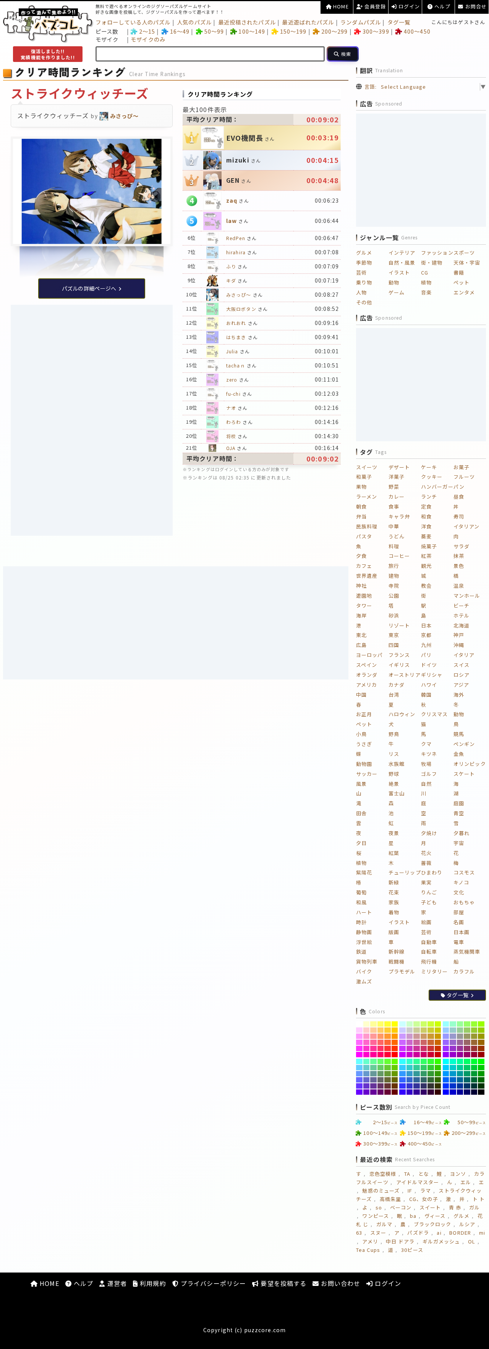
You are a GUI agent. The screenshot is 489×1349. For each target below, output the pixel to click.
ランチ (429, 496)
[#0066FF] (446, 1079)
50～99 (214, 31)
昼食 (458, 496)
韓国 (426, 694)
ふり (231, 266)
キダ (231, 280)
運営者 (115, 1283)
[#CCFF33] (430, 1024)
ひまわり (431, 872)
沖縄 (458, 644)
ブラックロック (433, 1224)
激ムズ (364, 981)
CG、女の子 (423, 1199)
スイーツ (366, 467)
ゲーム (397, 292)
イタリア (463, 654)
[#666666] (380, 1079)
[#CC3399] (416, 1048)
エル (465, 1182)
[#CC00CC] (409, 1054)
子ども (429, 902)
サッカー (366, 773)
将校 (231, 436)
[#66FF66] (380, 1061)
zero (231, 379)
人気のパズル (194, 22)
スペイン (366, 664)
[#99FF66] (467, 1024)
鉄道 (361, 951)
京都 (426, 635)
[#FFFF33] (387, 1024)
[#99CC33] (474, 1030)
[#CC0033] (430, 1054)
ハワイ (429, 684)
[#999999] (460, 1036)
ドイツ (429, 664)
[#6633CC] (366, 1086)
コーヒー (399, 555)
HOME (340, 6)
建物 (394, 575)
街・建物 (431, 262)
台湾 (394, 694)
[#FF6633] (387, 1042)
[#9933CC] (453, 1048)
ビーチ (461, 605)
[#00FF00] (481, 1061)
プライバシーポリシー (212, 1283)
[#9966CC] (453, 1042)
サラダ (461, 546)
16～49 (179, 31)
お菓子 (461, 467)
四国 (394, 644)
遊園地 (364, 595)
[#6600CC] (366, 1092)
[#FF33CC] (366, 1048)
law (231, 220)
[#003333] (474, 1086)
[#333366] (424, 1086)
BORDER (460, 1232)
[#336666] (424, 1079)
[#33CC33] (430, 1067)
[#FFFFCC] (366, 1024)
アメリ (370, 1241)
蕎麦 (426, 536)
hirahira (236, 252)
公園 (394, 595)
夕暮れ (461, 833)
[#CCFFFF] (402, 1024)
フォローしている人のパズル (133, 22)
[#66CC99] (373, 1067)
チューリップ (405, 872)
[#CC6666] (424, 1042)
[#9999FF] (446, 1036)
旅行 (394, 565)
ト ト (479, 1199)
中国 (361, 694)
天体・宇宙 (467, 262)
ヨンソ (458, 1173)
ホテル (461, 615)
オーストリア (405, 674)
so (379, 1207)
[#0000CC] (453, 1092)
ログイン (408, 6)
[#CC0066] (424, 1054)
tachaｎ (235, 365)
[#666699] (373, 1079)
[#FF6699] (373, 1042)
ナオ (231, 408)
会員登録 (374, 6)
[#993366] (467, 1048)
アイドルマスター (417, 1182)
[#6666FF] (359, 1079)
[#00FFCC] (453, 1061)
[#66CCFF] (359, 1067)
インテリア (402, 252)
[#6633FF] (359, 1086)
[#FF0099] (373, 1054)
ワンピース (375, 1215)
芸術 (361, 272)
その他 (364, 302)
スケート (464, 773)
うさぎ (364, 744)
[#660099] (373, 1092)
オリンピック (469, 763)
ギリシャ (431, 674)
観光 (426, 565)
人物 (361, 292)
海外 (458, 694)
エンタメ (464, 292)
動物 (394, 282)
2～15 (147, 31)
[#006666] (467, 1079)
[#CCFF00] (438, 1024)
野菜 (394, 486)
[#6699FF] (359, 1073)
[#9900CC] (453, 1054)
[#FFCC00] (395, 1030)
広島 (361, 644)
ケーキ (429, 467)
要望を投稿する (282, 1283)
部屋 (458, 912)
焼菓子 (429, 546)
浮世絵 (364, 942)
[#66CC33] (387, 1067)
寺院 (394, 585)
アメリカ (366, 684)
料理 (394, 546)
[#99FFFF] (446, 1024)
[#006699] (460, 1079)
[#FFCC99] (373, 1030)
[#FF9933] (387, 1036)
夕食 (361, 555)
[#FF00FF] (359, 1054)
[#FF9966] (380, 1036)
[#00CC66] (467, 1067)
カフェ (364, 565)
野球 (394, 773)
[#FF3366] (380, 1048)
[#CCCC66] (424, 1030)
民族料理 (366, 526)
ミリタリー (434, 971)
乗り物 (364, 282)
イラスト (399, 272)
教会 (426, 585)
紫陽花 (364, 872)
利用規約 (152, 1283)
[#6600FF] (359, 1092)
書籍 (458, 272)
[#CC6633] (430, 1042)
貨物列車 (366, 961)
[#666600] (395, 1079)
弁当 (361, 516)
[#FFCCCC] (366, 1030)
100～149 (251, 31)
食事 (394, 506)
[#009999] (460, 1073)
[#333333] (430, 1086)
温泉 (458, 585)
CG (424, 272)
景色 (458, 565)
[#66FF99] (373, 1061)
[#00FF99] (460, 1061)
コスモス (464, 872)
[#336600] (438, 1079)
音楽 (426, 292)
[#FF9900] (395, 1036)
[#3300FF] (402, 1092)
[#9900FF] (446, 1054)
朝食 (361, 506)
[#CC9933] (430, 1036)
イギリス (399, 664)
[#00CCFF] (446, 1067)
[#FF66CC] (366, 1042)
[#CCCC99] (416, 1030)
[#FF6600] (395, 1042)
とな (423, 1173)
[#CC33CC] (409, 1048)
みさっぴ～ (238, 294)
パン (459, 486)
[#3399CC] (409, 1073)
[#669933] (387, 1073)
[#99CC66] (467, 1030)
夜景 (394, 833)
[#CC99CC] (409, 1036)
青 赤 (455, 1207)
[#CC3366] (424, 1048)
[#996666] (467, 1042)
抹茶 (458, 555)
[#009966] (467, 1073)
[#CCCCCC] (409, 1030)
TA (407, 1173)
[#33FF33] (430, 1061)
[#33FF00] (438, 1061)
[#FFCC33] (387, 1030)
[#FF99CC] (366, 1036)
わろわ (233, 422)
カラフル (464, 971)
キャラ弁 (399, 516)
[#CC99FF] (402, 1036)
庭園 (458, 803)
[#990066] (467, 1054)
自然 (426, 783)
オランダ (366, 674)
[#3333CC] (409, 1086)
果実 (426, 882)
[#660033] (387, 1092)
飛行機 (429, 961)
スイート (430, 1207)
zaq (231, 200)
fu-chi (233, 393)
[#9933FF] (446, 1048)
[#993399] (460, 1048)
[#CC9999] (416, 1036)
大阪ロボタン (241, 309)
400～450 (417, 31)
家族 (394, 902)
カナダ (397, 684)
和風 (361, 902)
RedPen (235, 238)
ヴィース (434, 1215)
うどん (397, 536)
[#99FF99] (460, 1024)
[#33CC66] (424, 1067)
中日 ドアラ (400, 1241)
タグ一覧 (398, 22)
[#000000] (481, 1092)
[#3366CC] (409, 1079)
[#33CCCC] (409, 1067)
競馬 (458, 734)
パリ (426, 654)
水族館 (397, 763)
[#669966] (380, 1073)
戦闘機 (397, 961)
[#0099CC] (453, 1073)
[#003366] (467, 1086)
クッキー (431, 476)
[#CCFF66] (424, 1024)
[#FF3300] (395, 1048)
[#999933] (474, 1036)
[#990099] (460, 1054)
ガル (474, 1207)
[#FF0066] (380, 1054)
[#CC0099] (416, 1054)
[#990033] (474, 1054)
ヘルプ (441, 6)
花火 (426, 853)
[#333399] (416, 1086)
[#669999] (373, 1073)
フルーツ (464, 476)
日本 (426, 625)
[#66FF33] (387, 1061)
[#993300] (481, 1048)
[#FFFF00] (395, 1024)
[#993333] (474, 1048)
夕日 (361, 843)
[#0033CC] (453, 1086)
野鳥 (394, 734)
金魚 (458, 753)
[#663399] (373, 1086)
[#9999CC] (453, 1036)
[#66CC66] (380, 1067)
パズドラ (418, 1232)
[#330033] (430, 1092)
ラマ (425, 1190)
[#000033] (474, 1092)
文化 (458, 892)
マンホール (467, 595)
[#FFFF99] (373, 1024)
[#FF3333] (387, 1048)
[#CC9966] (424, 1036)
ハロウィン (402, 714)
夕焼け (429, 833)
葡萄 (361, 892)
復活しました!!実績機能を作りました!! (47, 54)
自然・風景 (402, 262)
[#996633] (474, 1042)
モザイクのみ (148, 39)
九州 (426, 644)
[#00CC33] (474, 1067)
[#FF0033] (387, 1054)
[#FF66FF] (359, 1042)
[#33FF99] (416, 1061)
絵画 (426, 922)
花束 (394, 892)
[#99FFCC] (453, 1024)
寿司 (458, 516)
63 (359, 1232)
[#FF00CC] (366, 1054)
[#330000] (438, 1092)
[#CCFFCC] (409, 1024)
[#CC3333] (430, 1048)
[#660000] (395, 1092)
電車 (458, 942)
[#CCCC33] (430, 1030)
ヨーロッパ (369, 654)
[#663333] (387, 1086)
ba (413, 1215)
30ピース (412, 1249)
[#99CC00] (481, 1030)
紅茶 (426, 555)
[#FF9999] (373, 1036)
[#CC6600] (438, 1042)
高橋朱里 (390, 1199)
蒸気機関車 (467, 951)
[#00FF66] (467, 1061)
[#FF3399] (373, 1048)
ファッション (437, 252)
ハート (364, 912)
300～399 (376, 31)
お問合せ (475, 6)
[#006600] (481, 1079)
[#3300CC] (409, 1092)
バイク (364, 971)
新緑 (394, 882)
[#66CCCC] (366, 1067)
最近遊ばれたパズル (308, 22)
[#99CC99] (460, 1030)
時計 (361, 922)
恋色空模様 (383, 1173)
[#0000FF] (446, 1092)
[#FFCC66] (380, 1030)
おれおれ (236, 323)
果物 (361, 486)
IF (410, 1190)
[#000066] (467, 1092)
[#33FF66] (424, 1061)
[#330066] (424, 1092)
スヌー (378, 1232)
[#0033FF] (446, 1086)
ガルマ (384, 1224)
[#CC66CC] (409, 1042)
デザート (399, 467)
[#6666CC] (366, 1079)
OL (471, 1241)
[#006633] (474, 1079)
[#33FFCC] (409, 1061)
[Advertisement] (92, 362)
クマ (426, 744)
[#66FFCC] (366, 1061)
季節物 (364, 262)
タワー (364, 605)
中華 (394, 526)
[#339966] (424, 1073)
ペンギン (464, 744)
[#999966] (467, 1036)
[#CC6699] (416, 1042)
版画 (394, 932)
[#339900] (438, 1073)
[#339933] (430, 1073)
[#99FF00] (481, 1024)
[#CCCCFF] (402, 1030)
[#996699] (460, 1042)
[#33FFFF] (402, 1061)
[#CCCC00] (438, 1030)
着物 (394, 912)
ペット (461, 282)
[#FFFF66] (380, 1024)
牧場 (426, 763)
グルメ (364, 252)
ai (439, 1232)
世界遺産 (366, 575)
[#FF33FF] (359, 1048)
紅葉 (394, 853)
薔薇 (426, 862)
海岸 (361, 615)
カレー (397, 496)
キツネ (429, 753)
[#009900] (481, 1073)
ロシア (461, 674)
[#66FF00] (395, 1061)
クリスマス (434, 714)
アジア (461, 684)
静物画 (364, 932)
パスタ (364, 536)
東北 (361, 635)
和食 (426, 516)
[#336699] (416, 1079)
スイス (461, 664)
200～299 (334, 31)
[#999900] (481, 1036)
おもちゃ (464, 902)
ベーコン (400, 1207)
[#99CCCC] (453, 1030)
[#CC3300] (438, 1048)
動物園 (364, 763)
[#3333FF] (402, 1086)
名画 (458, 922)
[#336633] (430, 1079)
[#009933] (474, 1073)
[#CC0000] (438, 1054)
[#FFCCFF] (359, 1030)
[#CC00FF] (402, 1054)
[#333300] (438, 1086)
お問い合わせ (339, 1283)
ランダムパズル (360, 22)
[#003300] (481, 1086)
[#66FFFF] (359, 1061)
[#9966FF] (446, 1042)
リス (394, 753)
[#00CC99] (460, 1067)
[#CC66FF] (402, 1042)
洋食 (426, 526)
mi (482, 1232)
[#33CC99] (416, 1067)
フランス (399, 654)
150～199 (293, 31)
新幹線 (397, 951)
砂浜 (394, 615)
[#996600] (481, 1042)
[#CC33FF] (402, 1048)
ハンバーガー (437, 486)
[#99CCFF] (446, 1030)
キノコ (461, 882)
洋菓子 (397, 476)
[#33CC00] (438, 1067)
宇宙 (458, 843)
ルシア (467, 1224)
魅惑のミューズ (381, 1190)
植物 (426, 282)
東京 (394, 635)
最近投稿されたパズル (247, 22)
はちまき (236, 337)
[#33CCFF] (402, 1067)
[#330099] (416, 1092)
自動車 (429, 942)
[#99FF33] (474, 1024)
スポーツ (464, 252)
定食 (426, 506)
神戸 (458, 635)
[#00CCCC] (453, 1067)
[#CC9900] (438, 1036)
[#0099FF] (446, 1073)
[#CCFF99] (416, 1024)
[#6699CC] (366, 1073)
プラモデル (402, 971)
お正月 (364, 714)
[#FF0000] (395, 1054)
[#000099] (460, 1092)
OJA (230, 448)
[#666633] (387, 1079)
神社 (361, 585)
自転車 (429, 951)
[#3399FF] (402, 1073)
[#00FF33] (474, 1061)
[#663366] (380, 1086)
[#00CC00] (481, 1067)
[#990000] (481, 1054)
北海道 (461, 625)
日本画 (461, 932)
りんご (429, 892)
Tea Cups (368, 1249)
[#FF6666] (380, 1042)
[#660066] (380, 1092)
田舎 (361, 813)
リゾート (399, 625)
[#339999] (416, 1073)
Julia (232, 351)
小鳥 (361, 734)
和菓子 (364, 476)
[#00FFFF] (446, 1061)
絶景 (394, 783)
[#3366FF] (402, 1079)
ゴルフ (429, 773)
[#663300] (395, 1086)
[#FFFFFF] (359, 1024)
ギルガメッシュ (441, 1241)
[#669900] (395, 1073)
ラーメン (366, 496)
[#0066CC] (453, 1079)
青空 (458, 813)
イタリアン (466, 526)
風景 (361, 783)
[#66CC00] (395, 1067)
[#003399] (460, 1086)
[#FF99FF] (359, 1036)
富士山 (397, 793)
